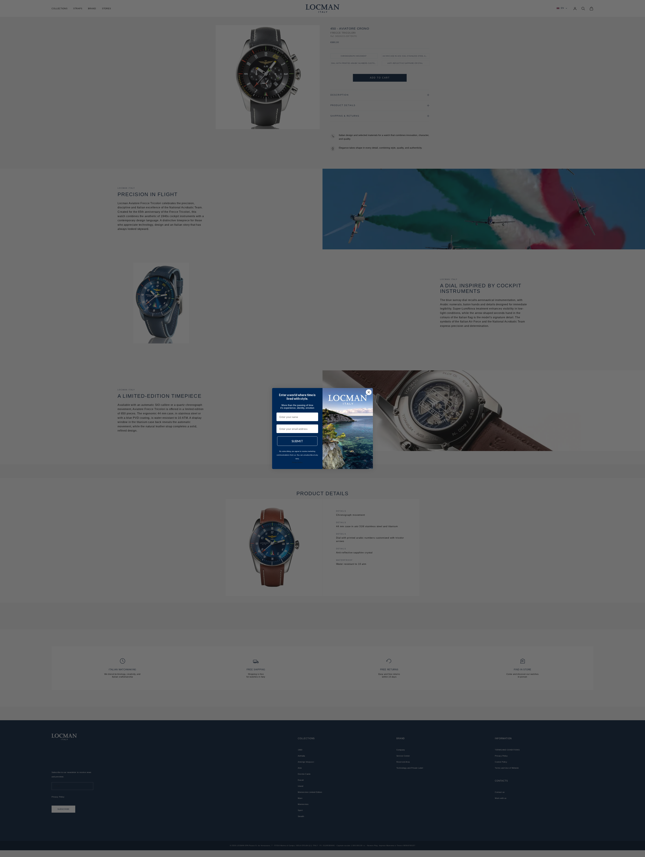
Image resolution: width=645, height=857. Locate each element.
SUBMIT (297, 441)
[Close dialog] (368, 392)
